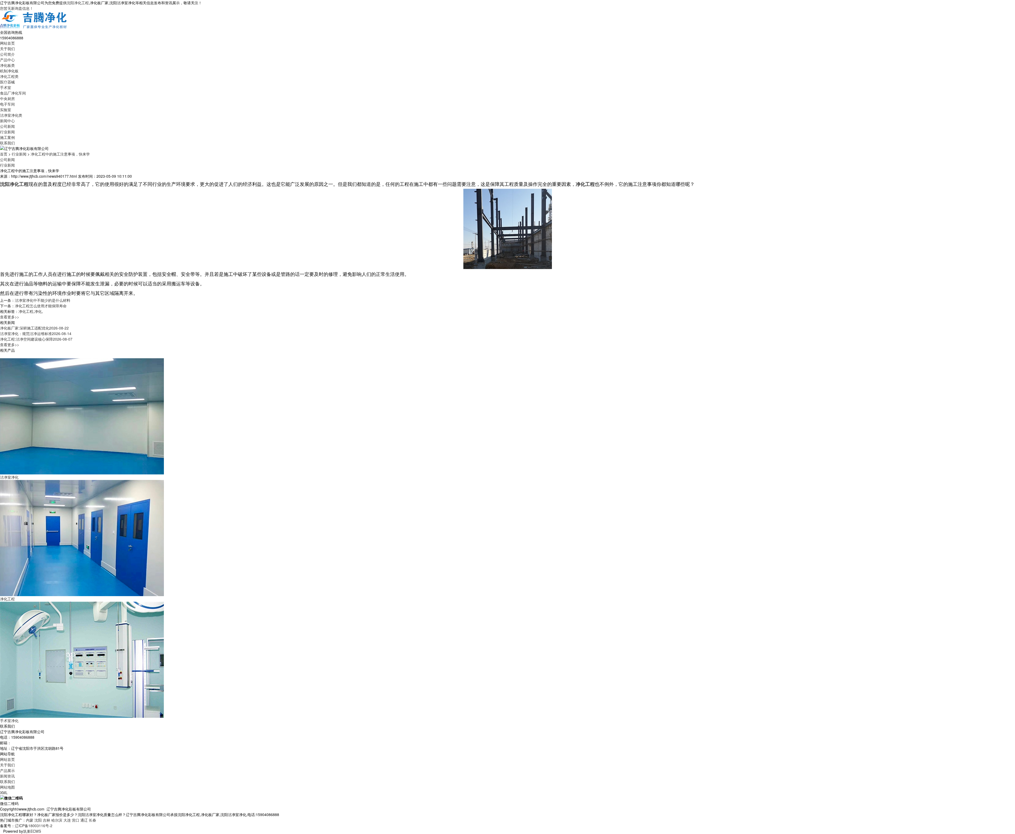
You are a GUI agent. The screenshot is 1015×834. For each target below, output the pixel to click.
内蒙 (29, 820)
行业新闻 (7, 131)
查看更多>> (9, 316)
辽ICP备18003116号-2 (33, 825)
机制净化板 (9, 70)
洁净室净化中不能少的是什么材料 (42, 300)
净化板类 (7, 65)
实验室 (5, 109)
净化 (38, 311)
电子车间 (7, 104)
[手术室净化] (82, 659)
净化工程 (26, 311)
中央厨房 (7, 98)
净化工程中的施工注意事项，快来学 (60, 154)
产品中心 (7, 59)
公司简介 (7, 54)
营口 (75, 820)
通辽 (84, 820)
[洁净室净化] (82, 415)
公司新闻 (7, 126)
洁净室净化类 (11, 115)
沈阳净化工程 (78, 2)
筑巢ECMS (32, 831)
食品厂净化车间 (13, 93)
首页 (3, 154)
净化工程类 (9, 76)
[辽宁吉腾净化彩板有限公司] (34, 19)
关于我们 (7, 48)
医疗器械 (7, 81)
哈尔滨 (56, 820)
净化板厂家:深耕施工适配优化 (34, 328)
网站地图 (7, 787)
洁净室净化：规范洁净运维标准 (35, 333)
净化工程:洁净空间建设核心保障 (36, 339)
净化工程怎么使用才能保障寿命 (41, 305)
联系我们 (7, 142)
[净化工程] (82, 537)
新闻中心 (7, 120)
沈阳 (38, 820)
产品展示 (7, 770)
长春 (92, 820)
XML (4, 792)
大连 (67, 820)
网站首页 (7, 43)
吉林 (46, 820)
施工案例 (7, 137)
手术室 (5, 87)
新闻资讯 (7, 776)
